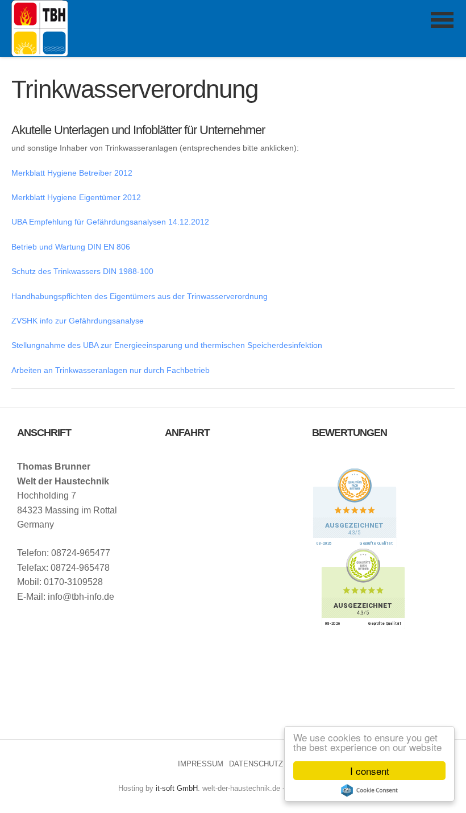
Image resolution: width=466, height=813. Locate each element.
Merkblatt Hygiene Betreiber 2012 (71, 172)
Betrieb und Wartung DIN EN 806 (70, 246)
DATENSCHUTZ (256, 764)
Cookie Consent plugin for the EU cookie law (369, 790)
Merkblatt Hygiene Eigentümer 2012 (76, 197)
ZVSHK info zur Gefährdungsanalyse (77, 320)
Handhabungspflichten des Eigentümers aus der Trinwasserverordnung (139, 296)
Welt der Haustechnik (39, 28)
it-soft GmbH (177, 788)
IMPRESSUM (200, 764)
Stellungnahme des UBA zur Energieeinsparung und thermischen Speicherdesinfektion (166, 345)
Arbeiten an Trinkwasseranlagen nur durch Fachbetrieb (110, 370)
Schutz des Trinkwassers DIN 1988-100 (82, 271)
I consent (369, 771)
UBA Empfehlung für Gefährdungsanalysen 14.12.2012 (110, 221)
